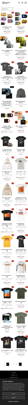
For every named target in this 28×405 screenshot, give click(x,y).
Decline (13, 397)
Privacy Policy (21, 389)
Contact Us (14, 375)
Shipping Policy (14, 377)
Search (14, 372)
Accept (13, 393)
